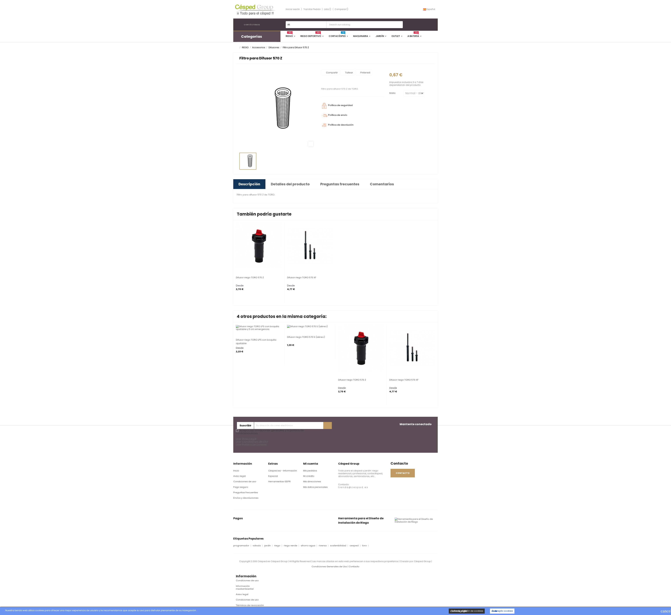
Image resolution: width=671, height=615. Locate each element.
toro (364, 545)
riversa (323, 545)
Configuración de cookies (466, 611)
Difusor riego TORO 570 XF (301, 277)
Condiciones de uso (244, 481)
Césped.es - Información (282, 470)
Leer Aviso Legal (246, 439)
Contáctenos (252, 24)
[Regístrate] (327, 425)
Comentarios (382, 184)
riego (277, 545)
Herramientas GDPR (279, 481)
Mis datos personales (315, 487)
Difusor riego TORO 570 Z (250, 277)
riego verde (290, 545)
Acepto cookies (502, 611)
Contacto (354, 566)
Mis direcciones (312, 481)
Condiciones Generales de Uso (329, 566)
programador (241, 545)
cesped (354, 545)
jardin (267, 545)
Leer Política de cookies (251, 444)
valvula (257, 545)
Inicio (236, 470)
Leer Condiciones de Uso (252, 441)
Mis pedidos (310, 470)
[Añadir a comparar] (237, 265)
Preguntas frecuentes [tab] (339, 184)
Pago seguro (240, 487)
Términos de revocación (250, 605)
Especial (273, 476)
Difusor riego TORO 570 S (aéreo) (306, 337)
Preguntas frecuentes (245, 492)
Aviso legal (239, 476)
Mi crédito (308, 476)
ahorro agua (308, 545)
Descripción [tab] (249, 184)
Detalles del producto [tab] (290, 184)
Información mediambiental (245, 587)
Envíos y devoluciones (245, 498)
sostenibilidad (338, 545)
